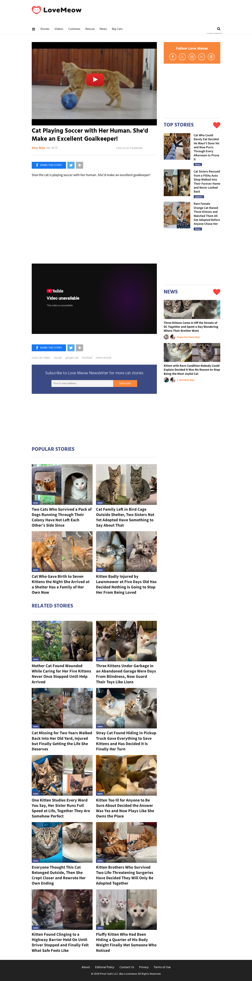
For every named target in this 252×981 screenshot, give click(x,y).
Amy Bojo (38, 148)
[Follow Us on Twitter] (182, 56)
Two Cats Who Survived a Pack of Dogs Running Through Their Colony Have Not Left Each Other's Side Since (62, 517)
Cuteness (74, 29)
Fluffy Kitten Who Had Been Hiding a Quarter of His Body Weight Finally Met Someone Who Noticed (126, 942)
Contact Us (126, 967)
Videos (58, 29)
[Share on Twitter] (71, 165)
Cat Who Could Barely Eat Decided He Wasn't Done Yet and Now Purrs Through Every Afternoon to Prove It (206, 147)
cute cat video (41, 357)
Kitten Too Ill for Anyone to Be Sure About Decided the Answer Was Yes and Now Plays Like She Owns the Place (125, 808)
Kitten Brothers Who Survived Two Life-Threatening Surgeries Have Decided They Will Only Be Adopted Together (124, 875)
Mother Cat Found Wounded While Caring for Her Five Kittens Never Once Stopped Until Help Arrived (61, 673)
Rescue (89, 29)
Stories (44, 29)
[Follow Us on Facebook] (172, 56)
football (87, 357)
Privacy (144, 967)
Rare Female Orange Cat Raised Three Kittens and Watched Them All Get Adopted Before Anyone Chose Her (207, 214)
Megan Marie (183, 337)
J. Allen (180, 379)
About (86, 967)
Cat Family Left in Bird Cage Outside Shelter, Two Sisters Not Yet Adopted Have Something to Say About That (125, 517)
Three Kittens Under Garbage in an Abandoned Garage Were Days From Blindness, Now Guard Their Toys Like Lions (126, 673)
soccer (58, 357)
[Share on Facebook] (49, 165)
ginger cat (72, 357)
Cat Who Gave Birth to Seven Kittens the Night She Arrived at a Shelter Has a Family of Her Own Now (60, 584)
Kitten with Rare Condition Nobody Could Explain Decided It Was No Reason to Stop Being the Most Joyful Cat (192, 370)
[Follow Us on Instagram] (192, 56)
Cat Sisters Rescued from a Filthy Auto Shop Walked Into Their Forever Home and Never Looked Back (207, 181)
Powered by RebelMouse (214, 33)
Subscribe (125, 383)
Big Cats (117, 29)
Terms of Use (162, 967)
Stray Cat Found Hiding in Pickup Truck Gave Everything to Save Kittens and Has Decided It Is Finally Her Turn (126, 741)
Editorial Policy (104, 967)
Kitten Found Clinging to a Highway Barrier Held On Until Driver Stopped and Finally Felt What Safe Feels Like (60, 942)
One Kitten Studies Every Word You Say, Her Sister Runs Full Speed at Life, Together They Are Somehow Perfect (61, 808)
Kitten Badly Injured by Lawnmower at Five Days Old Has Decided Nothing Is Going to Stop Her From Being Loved (126, 584)
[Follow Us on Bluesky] (201, 56)
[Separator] (79, 165)
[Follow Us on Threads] (211, 56)
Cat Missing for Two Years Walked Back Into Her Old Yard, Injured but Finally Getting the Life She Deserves (62, 741)
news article (103, 357)
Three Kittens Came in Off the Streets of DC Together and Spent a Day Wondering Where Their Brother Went (191, 327)
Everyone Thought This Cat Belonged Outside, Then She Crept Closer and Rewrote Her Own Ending (59, 875)
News (103, 29)
